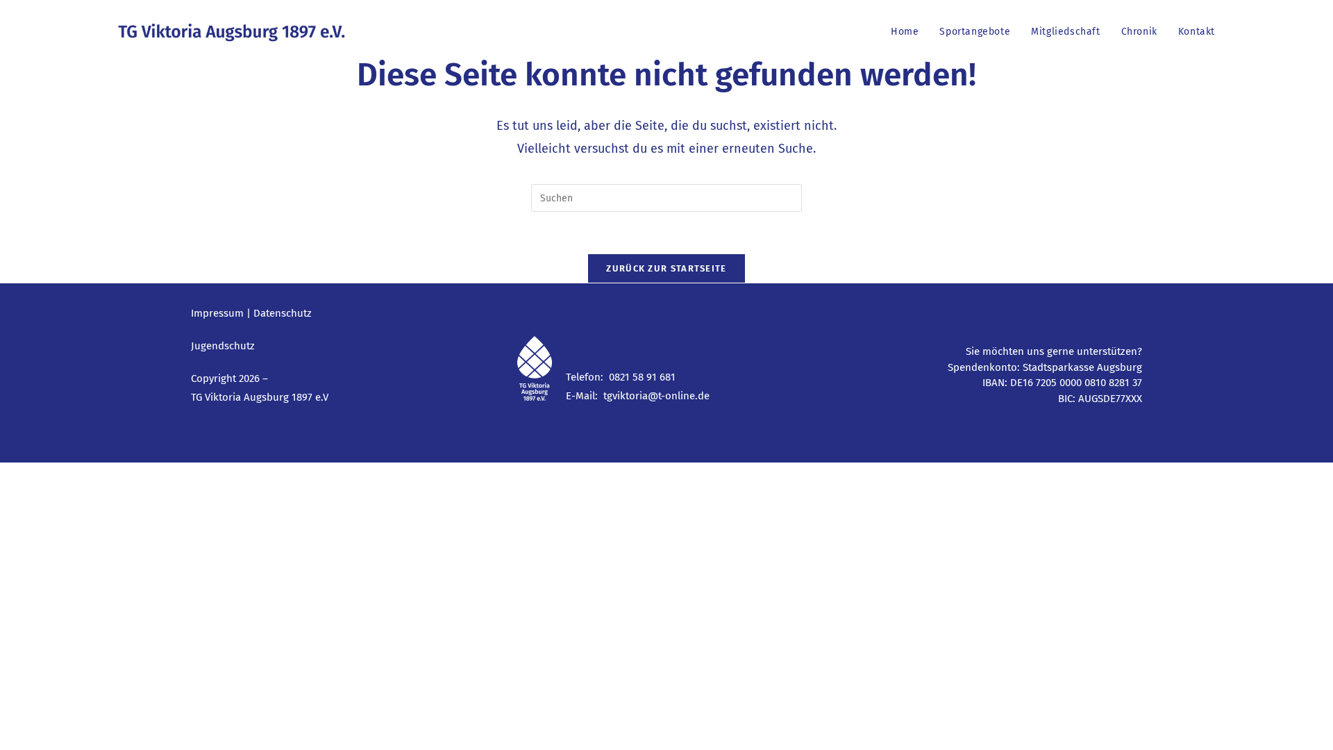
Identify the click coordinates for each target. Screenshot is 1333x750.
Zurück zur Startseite (666, 268)
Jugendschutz (223, 346)
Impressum (217, 313)
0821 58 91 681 (642, 377)
